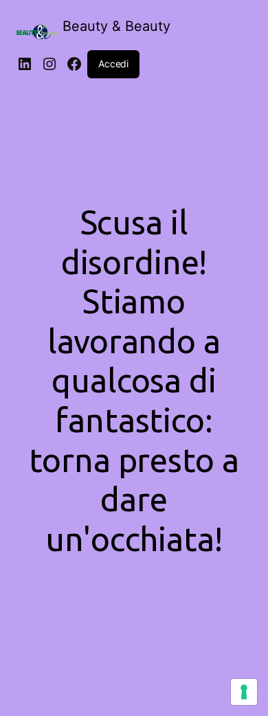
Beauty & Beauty (116, 26)
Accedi (113, 63)
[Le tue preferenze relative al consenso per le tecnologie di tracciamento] (244, 692)
